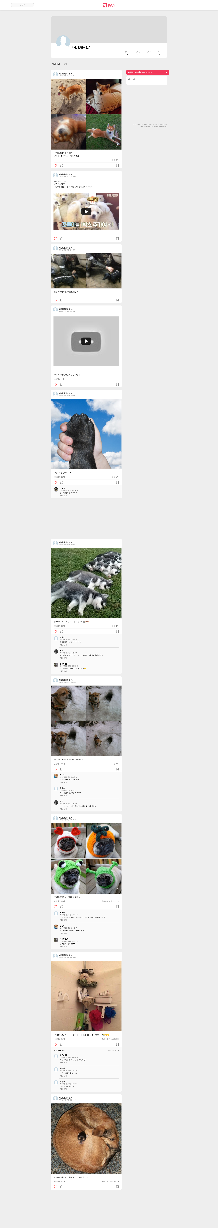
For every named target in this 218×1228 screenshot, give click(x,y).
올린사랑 (63, 1055)
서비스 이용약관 (149, 124)
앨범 (65, 64)
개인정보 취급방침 (161, 124)
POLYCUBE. (150, 126)
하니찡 (62, 488)
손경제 (62, 1068)
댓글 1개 (115, 477)
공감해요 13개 (59, 477)
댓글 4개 (115, 626)
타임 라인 (56, 64)
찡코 (61, 650)
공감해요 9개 (58, 379)
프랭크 (62, 1081)
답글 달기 (63, 495)
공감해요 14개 (59, 764)
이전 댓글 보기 (59, 1050)
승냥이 (62, 775)
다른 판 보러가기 (140, 72)
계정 (203, 4)
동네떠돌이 (64, 664)
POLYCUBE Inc (138, 124)
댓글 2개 (115, 160)
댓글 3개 (115, 764)
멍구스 (62, 637)
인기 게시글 (196, 4)
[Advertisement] (86, 518)
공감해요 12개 (59, 901)
